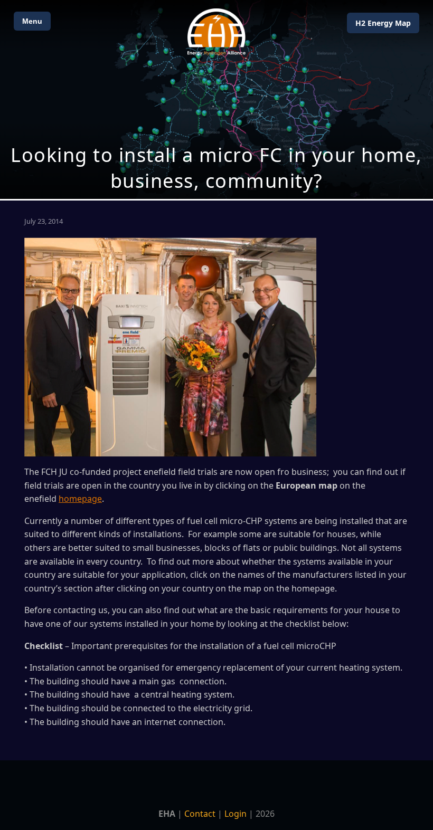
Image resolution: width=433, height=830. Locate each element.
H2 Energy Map (383, 23)
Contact (199, 813)
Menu (32, 21)
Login (235, 813)
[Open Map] (216, 99)
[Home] (216, 31)
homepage (80, 498)
